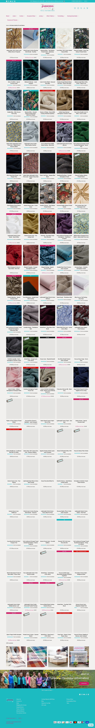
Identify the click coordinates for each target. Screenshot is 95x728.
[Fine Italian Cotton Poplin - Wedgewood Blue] (81, 561)
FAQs (17, 703)
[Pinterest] (14, 1)
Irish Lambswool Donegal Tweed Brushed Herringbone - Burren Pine (81, 145)
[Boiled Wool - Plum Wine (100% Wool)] (47, 315)
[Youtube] (10, 1)
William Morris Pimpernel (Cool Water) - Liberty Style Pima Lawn (81, 236)
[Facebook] (6, 1)
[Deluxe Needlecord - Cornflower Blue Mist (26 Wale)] (14, 439)
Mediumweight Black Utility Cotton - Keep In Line (81, 82)
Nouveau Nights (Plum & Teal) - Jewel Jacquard (64, 512)
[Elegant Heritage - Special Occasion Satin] (47, 255)
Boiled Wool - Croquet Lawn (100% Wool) (30, 359)
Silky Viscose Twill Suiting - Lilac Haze (81, 298)
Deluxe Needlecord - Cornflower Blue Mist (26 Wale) (13, 451)
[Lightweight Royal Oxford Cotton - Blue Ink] (64, 131)
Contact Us (19, 701)
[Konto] (84, 8)
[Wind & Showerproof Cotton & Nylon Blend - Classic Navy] (14, 561)
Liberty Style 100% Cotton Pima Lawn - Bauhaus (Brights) (30, 451)
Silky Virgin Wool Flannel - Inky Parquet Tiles (14, 176)
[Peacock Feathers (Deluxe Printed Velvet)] (81, 163)
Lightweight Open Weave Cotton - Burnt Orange (30, 481)
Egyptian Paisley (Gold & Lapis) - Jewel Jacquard (47, 451)
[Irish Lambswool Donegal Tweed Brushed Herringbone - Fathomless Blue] (14, 315)
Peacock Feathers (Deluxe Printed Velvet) (81, 176)
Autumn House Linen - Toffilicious (14, 512)
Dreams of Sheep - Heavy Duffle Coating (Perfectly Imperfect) (47, 112)
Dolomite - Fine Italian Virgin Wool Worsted (47, 236)
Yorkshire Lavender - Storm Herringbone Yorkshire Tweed (14, 359)
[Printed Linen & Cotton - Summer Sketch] (30, 622)
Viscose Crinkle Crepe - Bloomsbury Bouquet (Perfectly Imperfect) (64, 574)
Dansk (85, 1)
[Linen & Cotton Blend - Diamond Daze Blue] (47, 70)
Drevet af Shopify (9, 723)
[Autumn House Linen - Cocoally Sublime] (47, 529)
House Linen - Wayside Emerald (47, 359)
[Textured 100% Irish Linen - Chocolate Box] (64, 529)
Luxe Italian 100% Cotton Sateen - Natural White (64, 51)
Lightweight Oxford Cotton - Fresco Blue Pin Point (47, 512)
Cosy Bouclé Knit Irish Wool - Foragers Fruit (14, 542)
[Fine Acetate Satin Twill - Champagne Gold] (81, 193)
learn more (84, 683)
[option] (47, 679)
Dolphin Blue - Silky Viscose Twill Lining (13, 112)
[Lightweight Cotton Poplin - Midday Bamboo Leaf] (14, 592)
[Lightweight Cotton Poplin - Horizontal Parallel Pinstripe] (30, 592)
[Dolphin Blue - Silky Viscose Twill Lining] (14, 100)
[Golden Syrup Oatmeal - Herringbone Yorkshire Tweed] (64, 100)
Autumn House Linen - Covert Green (31, 206)
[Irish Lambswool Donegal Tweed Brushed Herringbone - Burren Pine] (81, 131)
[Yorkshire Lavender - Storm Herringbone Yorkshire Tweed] (14, 347)
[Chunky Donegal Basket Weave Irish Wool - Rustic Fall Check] (64, 70)
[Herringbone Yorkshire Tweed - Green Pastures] (81, 469)
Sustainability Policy (71, 701)
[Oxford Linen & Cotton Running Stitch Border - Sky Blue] (30, 38)
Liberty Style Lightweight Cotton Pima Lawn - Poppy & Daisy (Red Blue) (30, 177)
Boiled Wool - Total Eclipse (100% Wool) (47, 573)
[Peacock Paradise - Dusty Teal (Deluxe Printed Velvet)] (81, 38)
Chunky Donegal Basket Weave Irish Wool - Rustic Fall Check (64, 82)
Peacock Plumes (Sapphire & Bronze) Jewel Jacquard (81, 635)
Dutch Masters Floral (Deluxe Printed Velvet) (14, 206)
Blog (42, 701)
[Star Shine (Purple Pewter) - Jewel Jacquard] (64, 347)
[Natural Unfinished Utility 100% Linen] (64, 439)
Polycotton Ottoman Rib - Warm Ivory (64, 390)
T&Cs (68, 703)
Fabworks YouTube (45, 703)
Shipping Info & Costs (21, 705)
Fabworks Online (17, 721)
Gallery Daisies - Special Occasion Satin (81, 421)
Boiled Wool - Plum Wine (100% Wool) (47, 328)
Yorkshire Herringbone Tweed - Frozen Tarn (31, 390)
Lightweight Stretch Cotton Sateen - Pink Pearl (81, 512)
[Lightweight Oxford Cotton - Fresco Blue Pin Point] (47, 499)
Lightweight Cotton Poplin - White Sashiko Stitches (30, 144)
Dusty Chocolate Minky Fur (47, 481)
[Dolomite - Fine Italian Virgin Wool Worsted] (47, 223)
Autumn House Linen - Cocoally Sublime (47, 542)
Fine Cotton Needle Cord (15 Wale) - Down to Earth (81, 112)
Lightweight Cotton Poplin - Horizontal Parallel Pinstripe (30, 605)
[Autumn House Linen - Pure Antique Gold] (30, 223)
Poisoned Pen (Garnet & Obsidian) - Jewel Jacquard (30, 421)
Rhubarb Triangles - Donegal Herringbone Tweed (30, 268)
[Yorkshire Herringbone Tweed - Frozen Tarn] (30, 377)
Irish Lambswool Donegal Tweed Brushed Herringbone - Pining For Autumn (81, 543)
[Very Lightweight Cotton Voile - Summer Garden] (30, 561)
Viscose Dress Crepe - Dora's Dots (81, 359)
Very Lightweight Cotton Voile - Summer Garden (30, 573)
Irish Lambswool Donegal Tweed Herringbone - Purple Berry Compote (64, 237)
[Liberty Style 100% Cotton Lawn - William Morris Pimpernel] (14, 38)
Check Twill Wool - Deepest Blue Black (47, 176)
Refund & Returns (20, 711)
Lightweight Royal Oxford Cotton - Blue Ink (64, 144)
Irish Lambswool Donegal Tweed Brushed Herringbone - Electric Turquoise (30, 543)
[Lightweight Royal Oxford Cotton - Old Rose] (47, 285)
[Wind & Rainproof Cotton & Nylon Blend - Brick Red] (14, 255)
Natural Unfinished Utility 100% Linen (64, 451)
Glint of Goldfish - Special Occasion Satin (14, 82)
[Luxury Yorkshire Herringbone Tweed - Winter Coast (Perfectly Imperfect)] (47, 377)
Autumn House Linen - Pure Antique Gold (30, 236)
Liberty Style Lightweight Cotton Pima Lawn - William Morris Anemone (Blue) (13, 145)
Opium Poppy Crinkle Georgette (14, 634)
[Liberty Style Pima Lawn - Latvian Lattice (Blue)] (64, 315)
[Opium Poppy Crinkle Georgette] (14, 622)
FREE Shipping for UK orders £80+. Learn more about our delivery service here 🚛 (47, 1)
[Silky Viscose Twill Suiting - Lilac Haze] (81, 285)
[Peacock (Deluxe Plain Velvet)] (81, 439)
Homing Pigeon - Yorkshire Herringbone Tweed (81, 268)
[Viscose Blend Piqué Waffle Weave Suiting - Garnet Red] (47, 131)
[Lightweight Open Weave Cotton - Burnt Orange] (30, 469)
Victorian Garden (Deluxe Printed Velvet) (64, 206)
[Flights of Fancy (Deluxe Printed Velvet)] (14, 408)
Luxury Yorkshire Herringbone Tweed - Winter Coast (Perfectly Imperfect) (47, 391)
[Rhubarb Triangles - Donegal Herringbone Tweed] (30, 255)
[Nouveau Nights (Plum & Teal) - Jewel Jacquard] (64, 499)
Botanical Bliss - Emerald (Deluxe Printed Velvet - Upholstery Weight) (31, 113)
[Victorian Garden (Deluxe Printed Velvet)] (64, 193)
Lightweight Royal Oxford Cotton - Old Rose (47, 298)
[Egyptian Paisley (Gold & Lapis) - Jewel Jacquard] (47, 439)
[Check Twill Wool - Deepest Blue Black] (47, 163)
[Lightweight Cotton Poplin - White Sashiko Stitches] (30, 131)
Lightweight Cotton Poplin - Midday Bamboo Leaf (14, 605)
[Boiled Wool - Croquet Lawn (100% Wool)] (30, 347)
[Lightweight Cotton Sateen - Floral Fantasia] (81, 315)
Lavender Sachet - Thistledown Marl (31, 328)
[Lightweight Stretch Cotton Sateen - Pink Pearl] (81, 499)
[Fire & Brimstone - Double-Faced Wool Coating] (30, 285)
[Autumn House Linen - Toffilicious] (14, 499)
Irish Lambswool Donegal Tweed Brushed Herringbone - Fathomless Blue (14, 329)
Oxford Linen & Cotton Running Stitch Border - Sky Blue (31, 51)
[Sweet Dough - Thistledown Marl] (64, 285)
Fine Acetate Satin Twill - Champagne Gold (81, 206)
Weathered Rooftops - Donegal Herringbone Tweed (64, 176)
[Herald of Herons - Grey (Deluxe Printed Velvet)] (47, 193)
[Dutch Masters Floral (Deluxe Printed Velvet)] (14, 193)
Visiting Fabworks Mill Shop (47, 699)
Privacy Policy (70, 699)
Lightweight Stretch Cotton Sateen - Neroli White (14, 236)
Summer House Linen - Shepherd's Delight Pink (81, 605)
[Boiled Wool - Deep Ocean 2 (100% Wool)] (47, 622)
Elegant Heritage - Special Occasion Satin (47, 268)
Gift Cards (43, 705)
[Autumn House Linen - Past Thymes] (14, 469)
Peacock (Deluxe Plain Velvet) (81, 450)
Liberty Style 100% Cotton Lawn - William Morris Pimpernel (14, 51)
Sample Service (20, 707)
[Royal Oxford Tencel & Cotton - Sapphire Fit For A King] (81, 377)
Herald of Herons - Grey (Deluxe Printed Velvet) (47, 206)
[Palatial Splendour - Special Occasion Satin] (14, 285)
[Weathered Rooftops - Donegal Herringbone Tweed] (64, 163)
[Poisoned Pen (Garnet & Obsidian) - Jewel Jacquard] (30, 408)
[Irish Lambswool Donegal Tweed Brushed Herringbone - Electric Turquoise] (30, 529)
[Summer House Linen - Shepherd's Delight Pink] (81, 592)
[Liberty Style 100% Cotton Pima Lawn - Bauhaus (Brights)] (30, 439)
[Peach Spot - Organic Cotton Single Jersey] (64, 622)
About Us (18, 699)
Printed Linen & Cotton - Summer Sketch (30, 635)
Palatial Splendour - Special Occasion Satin (14, 298)
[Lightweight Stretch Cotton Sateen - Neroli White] (14, 223)
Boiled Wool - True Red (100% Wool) (64, 605)
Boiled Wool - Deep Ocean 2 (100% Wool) (47, 635)
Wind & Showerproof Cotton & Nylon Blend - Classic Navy (14, 573)
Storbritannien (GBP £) (77, 1)
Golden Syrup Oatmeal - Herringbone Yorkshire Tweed (64, 112)
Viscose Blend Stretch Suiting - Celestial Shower (47, 605)
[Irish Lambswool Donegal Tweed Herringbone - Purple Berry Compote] (64, 223)
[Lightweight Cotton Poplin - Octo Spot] (64, 408)
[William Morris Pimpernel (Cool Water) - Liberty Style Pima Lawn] (81, 223)
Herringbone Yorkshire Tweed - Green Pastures (81, 481)
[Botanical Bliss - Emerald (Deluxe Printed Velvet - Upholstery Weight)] (30, 100)
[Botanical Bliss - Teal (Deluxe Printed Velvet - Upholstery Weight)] (47, 38)
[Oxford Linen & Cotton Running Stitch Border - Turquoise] (30, 499)
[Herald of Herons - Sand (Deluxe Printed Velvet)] (64, 469)
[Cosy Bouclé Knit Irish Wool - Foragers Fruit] (14, 529)
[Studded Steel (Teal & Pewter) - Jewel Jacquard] (64, 255)
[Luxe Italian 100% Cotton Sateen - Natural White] (64, 38)
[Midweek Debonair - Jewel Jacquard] (30, 70)
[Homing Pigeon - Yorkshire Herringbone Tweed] (81, 255)
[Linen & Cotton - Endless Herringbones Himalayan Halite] (14, 377)
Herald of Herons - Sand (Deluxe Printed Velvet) (64, 481)
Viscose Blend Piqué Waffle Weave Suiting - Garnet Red (47, 144)
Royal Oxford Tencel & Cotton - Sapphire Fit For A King (81, 390)
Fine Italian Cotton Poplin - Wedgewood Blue (81, 573)
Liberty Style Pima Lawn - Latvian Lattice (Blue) (64, 328)
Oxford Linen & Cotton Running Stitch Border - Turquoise (31, 512)
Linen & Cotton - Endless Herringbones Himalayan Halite (14, 390)
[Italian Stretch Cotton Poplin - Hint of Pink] (47, 408)
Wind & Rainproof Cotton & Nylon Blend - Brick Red (14, 268)
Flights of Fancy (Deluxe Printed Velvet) (13, 421)
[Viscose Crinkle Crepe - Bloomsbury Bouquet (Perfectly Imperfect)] (64, 561)
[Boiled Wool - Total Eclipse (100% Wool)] (47, 561)
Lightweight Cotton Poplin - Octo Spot (64, 421)
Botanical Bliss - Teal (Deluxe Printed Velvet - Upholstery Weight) (47, 52)
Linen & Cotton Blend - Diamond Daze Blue (47, 82)
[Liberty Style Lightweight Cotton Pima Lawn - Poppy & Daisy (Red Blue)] (30, 163)
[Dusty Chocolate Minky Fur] (47, 469)
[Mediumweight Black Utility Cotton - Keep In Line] (81, 70)
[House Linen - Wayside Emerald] (47, 347)
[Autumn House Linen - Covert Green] (30, 193)
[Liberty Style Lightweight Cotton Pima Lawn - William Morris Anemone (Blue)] (14, 131)
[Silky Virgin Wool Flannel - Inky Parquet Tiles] (14, 163)
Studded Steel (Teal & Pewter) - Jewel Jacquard (64, 268)
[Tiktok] (12, 1)
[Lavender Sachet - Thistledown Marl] (30, 315)
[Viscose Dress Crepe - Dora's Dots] (81, 347)
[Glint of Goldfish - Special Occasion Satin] (14, 70)
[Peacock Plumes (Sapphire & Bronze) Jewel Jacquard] (81, 622)
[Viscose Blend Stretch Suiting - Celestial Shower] (47, 592)
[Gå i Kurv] (87, 8)
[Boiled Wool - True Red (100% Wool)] (64, 592)
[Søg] (81, 8)
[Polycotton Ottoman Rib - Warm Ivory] (64, 377)
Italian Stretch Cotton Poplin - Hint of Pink (47, 421)
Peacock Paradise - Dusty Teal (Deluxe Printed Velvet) (81, 51)
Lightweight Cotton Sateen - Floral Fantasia (81, 328)
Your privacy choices (21, 713)
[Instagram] (8, 1)
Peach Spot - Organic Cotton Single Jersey (64, 635)
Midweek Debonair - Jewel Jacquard (31, 82)
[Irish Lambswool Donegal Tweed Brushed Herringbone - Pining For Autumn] (81, 529)
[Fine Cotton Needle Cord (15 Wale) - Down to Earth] (81, 100)
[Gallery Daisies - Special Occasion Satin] (81, 408)
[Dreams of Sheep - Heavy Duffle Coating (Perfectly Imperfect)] (47, 100)
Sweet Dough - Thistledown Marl (64, 297)
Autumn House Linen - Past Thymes (14, 481)
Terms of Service (20, 709)
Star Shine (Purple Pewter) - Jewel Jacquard (64, 359)
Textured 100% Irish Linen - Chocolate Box (64, 542)
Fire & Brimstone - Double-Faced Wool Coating (30, 298)
